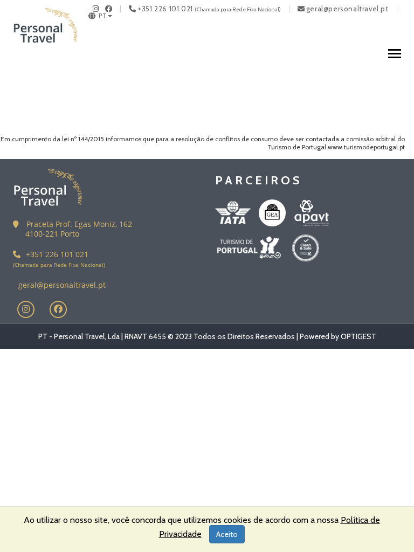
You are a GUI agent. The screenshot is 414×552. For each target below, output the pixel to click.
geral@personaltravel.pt (347, 9)
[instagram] (96, 8)
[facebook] (109, 8)
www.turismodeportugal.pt (366, 147)
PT (103, 16)
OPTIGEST (358, 336)
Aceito (227, 534)
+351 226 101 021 (165, 9)
